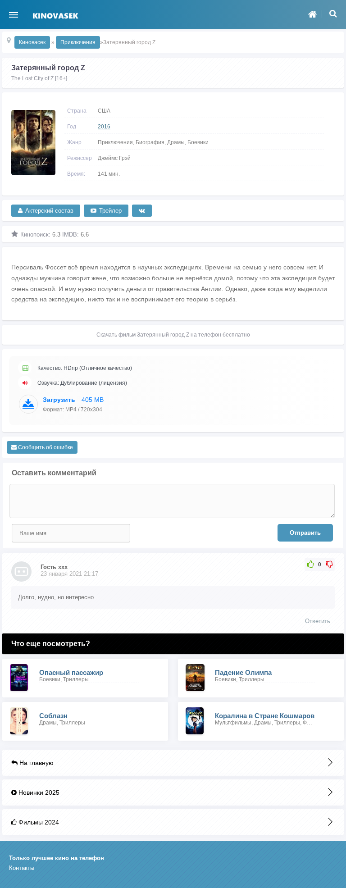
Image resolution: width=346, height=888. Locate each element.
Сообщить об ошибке (45, 447)
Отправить (305, 532)
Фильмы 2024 (38, 822)
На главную (36, 762)
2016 (104, 126)
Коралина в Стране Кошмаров (264, 716)
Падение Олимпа (243, 672)
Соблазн (53, 716)
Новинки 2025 (38, 792)
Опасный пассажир (71, 672)
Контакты (21, 868)
